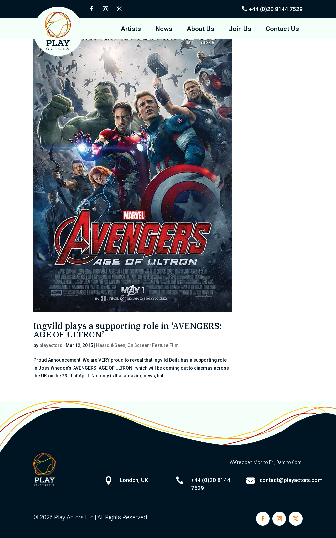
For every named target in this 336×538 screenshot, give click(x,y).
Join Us (240, 30)
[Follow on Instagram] (105, 8)
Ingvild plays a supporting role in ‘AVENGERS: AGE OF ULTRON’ (127, 330)
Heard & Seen (110, 345)
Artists (131, 30)
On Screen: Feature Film (153, 345)
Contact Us (282, 30)
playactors (50, 345)
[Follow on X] (119, 8)
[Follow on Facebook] (91, 8)
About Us (200, 30)
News (164, 30)
